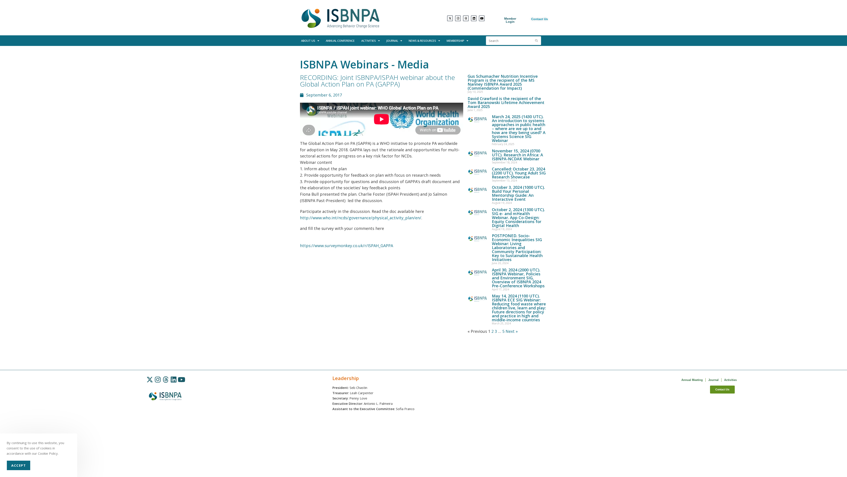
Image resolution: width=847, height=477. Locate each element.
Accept (18, 465)
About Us (308, 41)
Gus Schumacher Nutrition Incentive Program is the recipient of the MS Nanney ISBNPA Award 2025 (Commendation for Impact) (503, 82)
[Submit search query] (536, 40)
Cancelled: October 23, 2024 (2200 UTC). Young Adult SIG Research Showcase (519, 173)
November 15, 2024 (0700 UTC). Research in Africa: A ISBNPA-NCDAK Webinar (517, 154)
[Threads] (466, 18)
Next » (512, 331)
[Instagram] (458, 18)
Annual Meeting (692, 380)
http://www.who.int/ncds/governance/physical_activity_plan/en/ (360, 217)
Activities (368, 41)
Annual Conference (340, 41)
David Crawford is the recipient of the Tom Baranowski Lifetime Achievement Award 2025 (506, 102)
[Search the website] (513, 40)
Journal (392, 41)
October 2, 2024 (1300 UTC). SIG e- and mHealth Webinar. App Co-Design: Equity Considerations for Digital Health (518, 217)
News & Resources (422, 41)
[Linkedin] (474, 18)
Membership (455, 41)
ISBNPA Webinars (344, 64)
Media (413, 64)
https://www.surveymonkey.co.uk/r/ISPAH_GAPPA (346, 245)
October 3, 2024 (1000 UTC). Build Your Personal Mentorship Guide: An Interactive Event (518, 193)
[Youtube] (482, 18)
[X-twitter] (450, 18)
